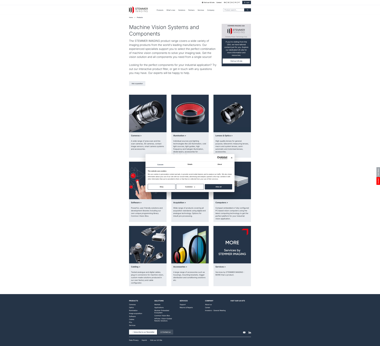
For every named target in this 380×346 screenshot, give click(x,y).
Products (160, 10)
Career (207, 307)
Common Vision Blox (162, 316)
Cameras (132, 304)
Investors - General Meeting (215, 310)
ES (232, 2)
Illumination (133, 310)
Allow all (218, 187)
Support (183, 304)
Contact (219, 2)
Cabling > (135, 267)
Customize (189, 187)
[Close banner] (231, 157)
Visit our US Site (237, 301)
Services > (220, 267)
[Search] (247, 9)
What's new (170, 10)
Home (131, 17)
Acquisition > (179, 202)
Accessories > (180, 267)
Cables (131, 319)
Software (132, 316)
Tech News (378, 172)
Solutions (181, 10)
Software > (136, 202)
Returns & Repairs (186, 307)
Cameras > (136, 135)
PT (239, 2)
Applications (159, 307)
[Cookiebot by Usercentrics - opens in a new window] (218, 157)
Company (210, 10)
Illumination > (179, 135)
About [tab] (220, 164)
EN (225, 2)
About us (208, 304)
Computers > (221, 202)
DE (228, 2)
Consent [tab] (160, 164)
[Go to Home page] (138, 10)
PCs (130, 322)
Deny (161, 187)
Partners (191, 10)
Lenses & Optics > (224, 135)
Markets (157, 304)
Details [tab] (190, 164)
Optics (131, 307)
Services (201, 10)
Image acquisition (135, 313)
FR (235, 2)
